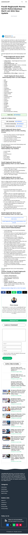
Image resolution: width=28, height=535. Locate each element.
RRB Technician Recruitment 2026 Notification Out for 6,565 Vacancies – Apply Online (18, 438)
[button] (22, 2)
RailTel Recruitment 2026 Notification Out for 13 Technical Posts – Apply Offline (17, 423)
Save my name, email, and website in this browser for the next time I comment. (14, 354)
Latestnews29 (5, 2)
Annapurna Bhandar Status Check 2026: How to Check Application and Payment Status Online (18, 392)
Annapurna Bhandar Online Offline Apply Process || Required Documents (18, 415)
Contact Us (3, 502)
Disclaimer (3, 504)
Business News (4, 491)
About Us (3, 500)
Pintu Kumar (8, 35)
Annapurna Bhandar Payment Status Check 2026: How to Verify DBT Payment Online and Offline (18, 383)
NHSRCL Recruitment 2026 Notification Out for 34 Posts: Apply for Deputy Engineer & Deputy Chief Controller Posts (18, 447)
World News (4, 489)
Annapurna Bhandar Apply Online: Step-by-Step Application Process (18, 408)
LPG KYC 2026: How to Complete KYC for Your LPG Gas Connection (18, 376)
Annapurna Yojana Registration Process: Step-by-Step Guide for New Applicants (18, 400)
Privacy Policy (4, 508)
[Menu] (26, 2)
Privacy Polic (4, 506)
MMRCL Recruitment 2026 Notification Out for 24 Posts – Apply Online (17, 431)
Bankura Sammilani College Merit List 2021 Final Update (13, 288)
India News (4, 487)
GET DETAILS (17, 114)
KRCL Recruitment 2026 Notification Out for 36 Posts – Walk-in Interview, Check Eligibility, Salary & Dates (18, 457)
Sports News (4, 493)
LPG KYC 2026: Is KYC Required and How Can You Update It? (18, 369)
